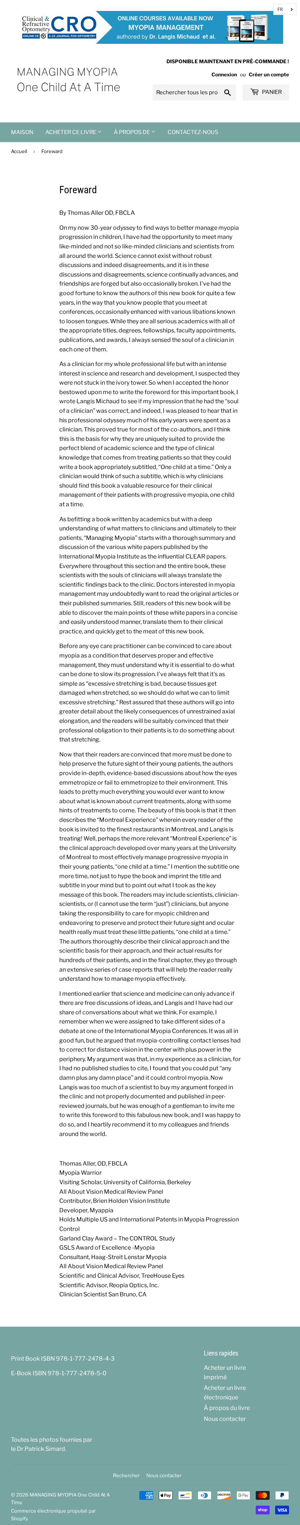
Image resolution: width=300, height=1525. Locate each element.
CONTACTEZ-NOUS (193, 132)
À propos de (132, 132)
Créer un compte (269, 74)
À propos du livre (227, 1407)
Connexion (224, 74)
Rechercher (126, 1475)
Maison (22, 132)
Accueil (19, 151)
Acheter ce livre (71, 132)
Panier (271, 92)
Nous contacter (225, 1418)
